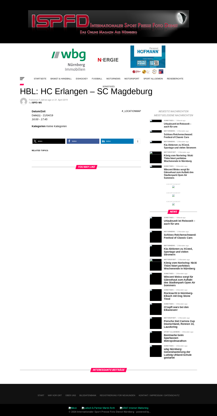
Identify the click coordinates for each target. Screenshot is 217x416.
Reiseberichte (175, 78)
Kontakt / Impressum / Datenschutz (159, 395)
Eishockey (82, 78)
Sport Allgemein (153, 78)
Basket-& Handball (61, 78)
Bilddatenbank (87, 395)
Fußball (97, 78)
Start (41, 395)
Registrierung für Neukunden (117, 395)
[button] (48, 141)
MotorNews (113, 78)
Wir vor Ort (55, 395)
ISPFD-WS (37, 102)
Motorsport (131, 78)
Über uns (70, 395)
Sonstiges (109, 86)
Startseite (40, 78)
